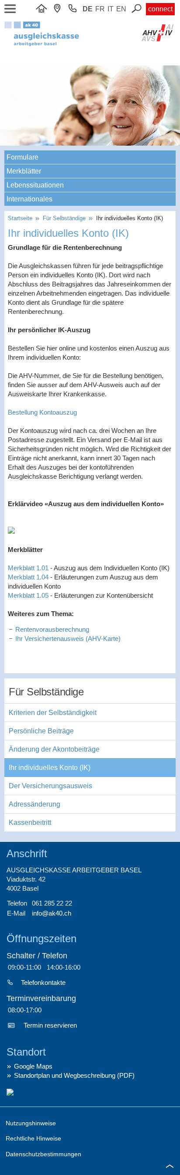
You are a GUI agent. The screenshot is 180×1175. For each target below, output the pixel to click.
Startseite (22, 218)
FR (100, 9)
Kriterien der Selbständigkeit (53, 712)
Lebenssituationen (35, 185)
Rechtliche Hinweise (33, 1138)
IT (110, 9)
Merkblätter (24, 171)
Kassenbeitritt (30, 822)
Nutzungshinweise (31, 1123)
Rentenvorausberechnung (52, 629)
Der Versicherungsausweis (50, 786)
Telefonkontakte (43, 982)
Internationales (29, 199)
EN (121, 9)
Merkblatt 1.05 (28, 595)
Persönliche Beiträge (41, 731)
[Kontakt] (59, 9)
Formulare (22, 157)
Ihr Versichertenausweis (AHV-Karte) (68, 638)
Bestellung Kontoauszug (42, 412)
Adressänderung (34, 804)
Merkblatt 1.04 (28, 577)
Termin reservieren (50, 1025)
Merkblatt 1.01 (28, 568)
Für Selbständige (65, 218)
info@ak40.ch (51, 913)
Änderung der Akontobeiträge (54, 749)
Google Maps (33, 1066)
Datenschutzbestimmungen (43, 1154)
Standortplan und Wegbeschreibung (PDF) (74, 1075)
